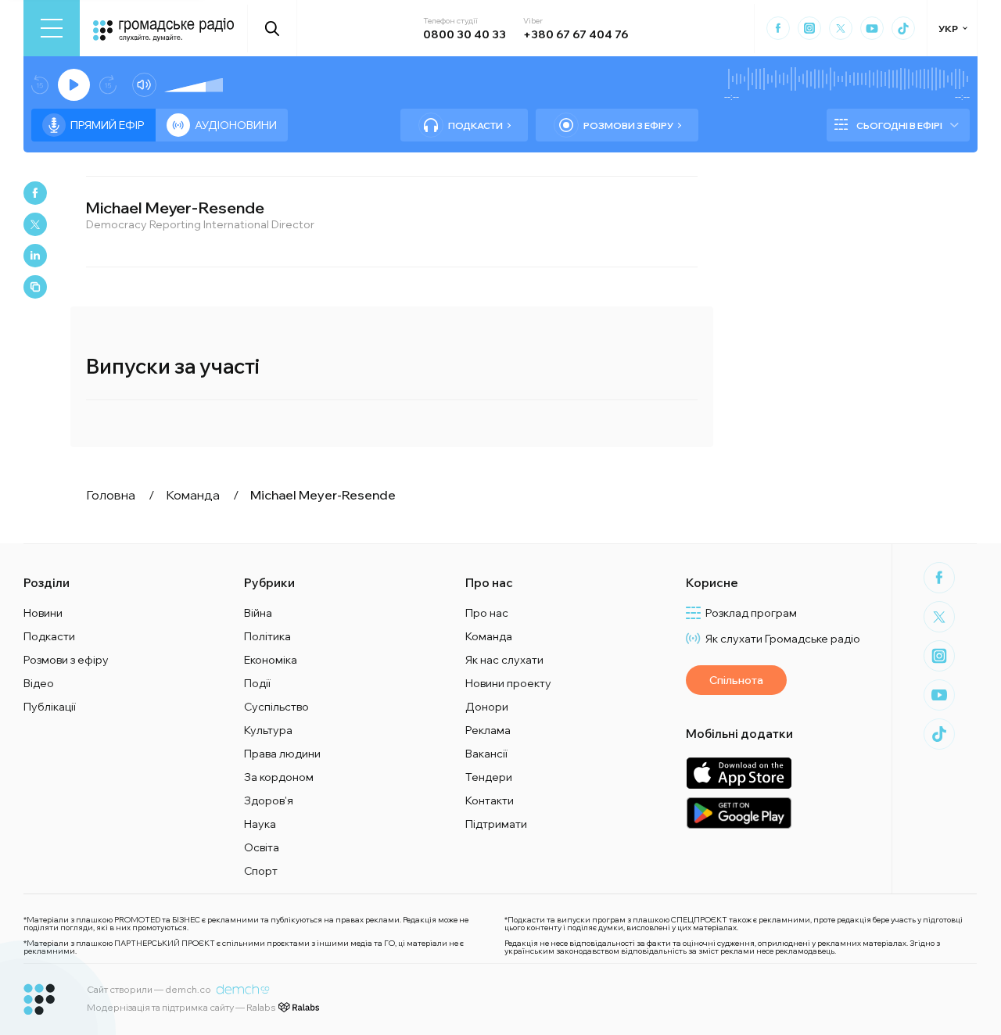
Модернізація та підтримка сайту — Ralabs (181, 1007)
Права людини (282, 754)
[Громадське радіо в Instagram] (809, 28)
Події (257, 683)
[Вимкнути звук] (144, 85)
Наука (260, 824)
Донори (486, 707)
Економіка (270, 660)
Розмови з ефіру (628, 125)
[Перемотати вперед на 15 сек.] (108, 85)
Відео (38, 683)
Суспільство (276, 707)
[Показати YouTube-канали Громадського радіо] (872, 28)
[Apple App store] (738, 773)
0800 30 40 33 (464, 34)
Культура (268, 730)
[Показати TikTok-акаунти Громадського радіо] (903, 28)
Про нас (486, 613)
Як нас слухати (504, 660)
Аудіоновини (236, 125)
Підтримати (496, 824)
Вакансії (486, 754)
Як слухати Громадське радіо (782, 639)
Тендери (488, 777)
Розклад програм (751, 613)
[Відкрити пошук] (272, 28)
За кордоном (279, 777)
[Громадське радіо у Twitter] (840, 28)
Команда (488, 636)
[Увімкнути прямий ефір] (74, 85)
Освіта (261, 847)
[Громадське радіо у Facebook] (778, 28)
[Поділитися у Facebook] (35, 193)
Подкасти (475, 125)
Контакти (489, 800)
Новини (43, 613)
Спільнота (736, 680)
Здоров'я (268, 800)
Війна (258, 613)
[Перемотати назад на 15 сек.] (39, 85)
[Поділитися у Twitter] (35, 224)
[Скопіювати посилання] (35, 287)
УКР (948, 28)
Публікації (49, 707)
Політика (267, 636)
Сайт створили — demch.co (149, 989)
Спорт (261, 871)
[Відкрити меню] (51, 28)
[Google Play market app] (738, 813)
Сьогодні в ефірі (899, 125)
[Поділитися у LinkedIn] (35, 255)
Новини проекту (508, 683)
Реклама (488, 730)
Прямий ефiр (107, 125)
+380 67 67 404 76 (575, 34)
